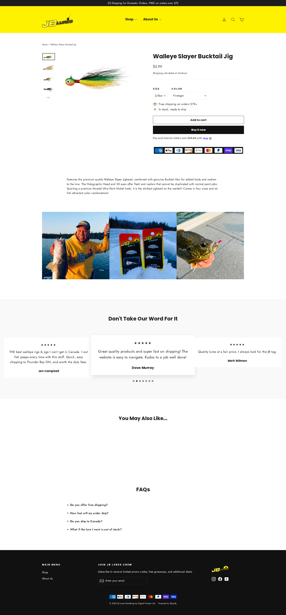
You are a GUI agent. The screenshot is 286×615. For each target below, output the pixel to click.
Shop (129, 19)
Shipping (158, 73)
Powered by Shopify (167, 603)
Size (156, 89)
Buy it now (198, 130)
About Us (151, 19)
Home (45, 44)
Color (176, 89)
